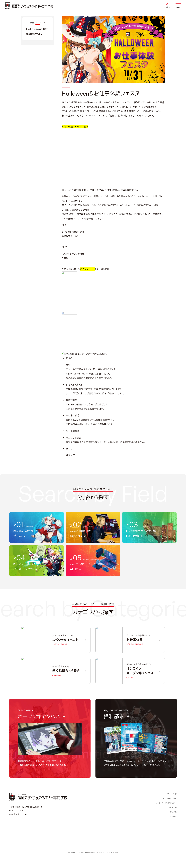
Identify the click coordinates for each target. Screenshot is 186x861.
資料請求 (173, 816)
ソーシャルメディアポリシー (166, 803)
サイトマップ (172, 794)
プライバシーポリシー (168, 798)
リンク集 (173, 812)
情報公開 (173, 807)
